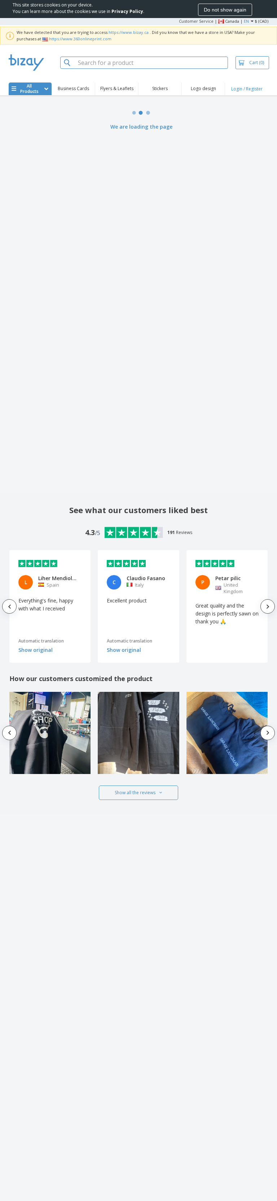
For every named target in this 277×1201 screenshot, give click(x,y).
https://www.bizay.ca (129, 32)
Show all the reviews (135, 792)
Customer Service (196, 21)
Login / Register (247, 89)
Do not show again (225, 10)
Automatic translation (41, 641)
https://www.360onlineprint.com (80, 38)
